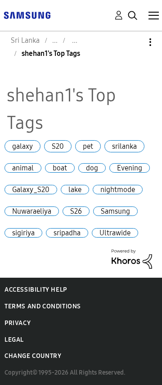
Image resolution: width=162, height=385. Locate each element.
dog (92, 168)
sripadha (67, 233)
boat (60, 168)
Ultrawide (114, 233)
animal (23, 168)
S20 (58, 146)
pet (88, 146)
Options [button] (135, 42)
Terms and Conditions (42, 306)
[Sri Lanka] (27, 14)
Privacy (17, 323)
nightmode (117, 189)
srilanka (124, 146)
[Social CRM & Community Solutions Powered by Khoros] (132, 258)
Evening (129, 168)
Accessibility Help (35, 289)
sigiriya (23, 233)
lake (74, 189)
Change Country (32, 356)
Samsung (115, 211)
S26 (76, 211)
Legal (14, 340)
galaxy (22, 146)
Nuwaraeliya (31, 211)
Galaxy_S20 (31, 189)
